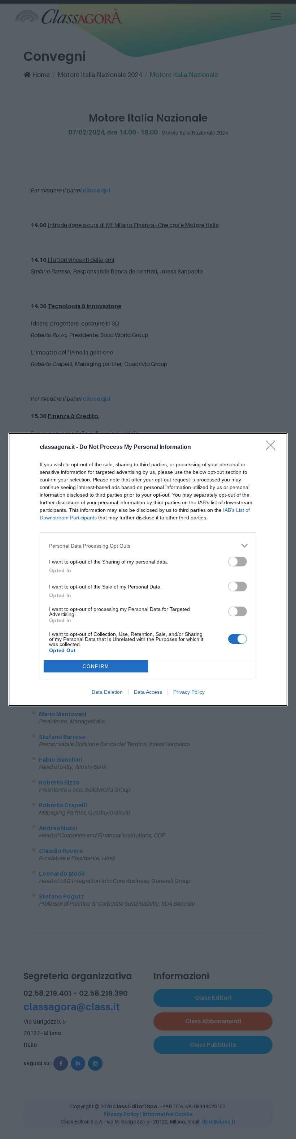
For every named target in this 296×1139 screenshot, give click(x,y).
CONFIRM (96, 666)
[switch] (237, 561)
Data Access (148, 692)
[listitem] (148, 545)
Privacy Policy (189, 692)
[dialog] (148, 569)
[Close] (273, 447)
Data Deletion (107, 692)
